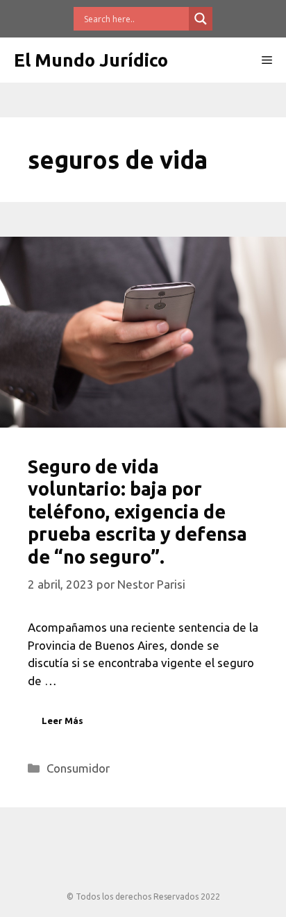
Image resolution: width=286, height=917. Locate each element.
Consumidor (78, 768)
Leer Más (62, 720)
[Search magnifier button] (200, 19)
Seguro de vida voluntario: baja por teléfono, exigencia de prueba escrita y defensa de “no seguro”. (137, 511)
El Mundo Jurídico (91, 60)
